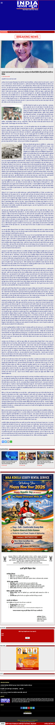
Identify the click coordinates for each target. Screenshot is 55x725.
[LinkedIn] (26, 708)
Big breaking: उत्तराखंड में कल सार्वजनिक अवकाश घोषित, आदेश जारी (14, 692)
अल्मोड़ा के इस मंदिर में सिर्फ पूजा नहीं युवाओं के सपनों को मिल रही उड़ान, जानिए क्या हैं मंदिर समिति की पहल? (27, 462)
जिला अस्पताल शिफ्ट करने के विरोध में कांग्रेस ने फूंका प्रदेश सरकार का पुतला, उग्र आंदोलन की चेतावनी (45, 462)
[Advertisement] (27, 20)
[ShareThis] (31, 708)
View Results (27, 640)
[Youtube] (29, 708)
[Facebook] (21, 708)
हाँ (3, 633)
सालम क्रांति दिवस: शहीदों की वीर (13, 31)
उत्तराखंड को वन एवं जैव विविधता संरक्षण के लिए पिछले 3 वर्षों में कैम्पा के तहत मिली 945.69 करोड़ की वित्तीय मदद (9, 462)
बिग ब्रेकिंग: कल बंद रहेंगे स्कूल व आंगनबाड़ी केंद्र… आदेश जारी (12, 688)
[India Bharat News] (27, 5)
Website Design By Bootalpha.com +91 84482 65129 (27, 720)
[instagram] (33, 708)
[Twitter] (24, 708)
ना (3, 635)
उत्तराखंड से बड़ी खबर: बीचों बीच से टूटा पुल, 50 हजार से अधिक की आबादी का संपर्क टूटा (16, 685)
